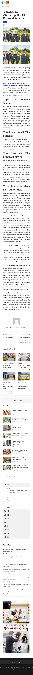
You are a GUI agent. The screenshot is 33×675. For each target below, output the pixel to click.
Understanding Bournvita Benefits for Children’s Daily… (20, 419)
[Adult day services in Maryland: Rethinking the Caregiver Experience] (7, 435)
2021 (6, 526)
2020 (6, 529)
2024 (6, 515)
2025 (6, 511)
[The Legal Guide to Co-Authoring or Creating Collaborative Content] (7, 443)
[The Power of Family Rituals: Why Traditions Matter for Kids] (7, 412)
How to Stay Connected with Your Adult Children (19, 451)
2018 (6, 537)
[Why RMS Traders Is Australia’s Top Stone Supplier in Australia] (9, 376)
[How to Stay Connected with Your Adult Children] (7, 452)
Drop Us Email (16, 662)
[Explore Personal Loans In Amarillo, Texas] (7, 428)
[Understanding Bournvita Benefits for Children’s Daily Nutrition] (7, 420)
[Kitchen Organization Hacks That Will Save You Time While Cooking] (24, 357)
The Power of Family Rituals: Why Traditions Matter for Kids (20, 411)
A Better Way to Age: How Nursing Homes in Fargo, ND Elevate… (20, 467)
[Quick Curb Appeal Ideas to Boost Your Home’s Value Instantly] (9, 357)
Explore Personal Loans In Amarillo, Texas (19, 426)
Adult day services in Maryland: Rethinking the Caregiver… (21, 434)
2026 (6, 484)
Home (5, 22)
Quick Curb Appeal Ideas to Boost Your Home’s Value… (19, 458)
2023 (6, 518)
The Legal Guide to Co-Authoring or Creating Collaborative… (18, 442)
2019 (6, 533)
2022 (6, 522)
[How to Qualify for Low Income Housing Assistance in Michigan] (24, 376)
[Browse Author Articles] (16, 321)
